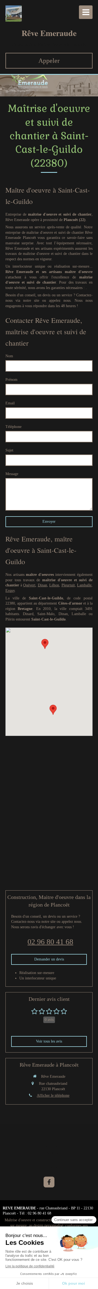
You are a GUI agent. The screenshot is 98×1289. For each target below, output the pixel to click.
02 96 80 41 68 (50, 941)
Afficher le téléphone (53, 1095)
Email (10, 403)
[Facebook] (49, 1182)
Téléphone (13, 427)
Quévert (29, 585)
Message (11, 474)
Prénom (11, 380)
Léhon (54, 585)
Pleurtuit (68, 585)
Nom (9, 356)
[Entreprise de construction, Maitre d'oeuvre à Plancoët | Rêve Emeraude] (13, 13)
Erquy (10, 591)
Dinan (42, 585)
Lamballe (84, 585)
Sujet (9, 450)
